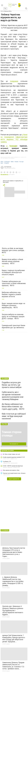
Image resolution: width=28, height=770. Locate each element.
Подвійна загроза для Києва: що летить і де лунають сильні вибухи (11, 384)
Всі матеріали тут (14, 444)
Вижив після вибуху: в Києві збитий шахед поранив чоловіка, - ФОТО (12, 261)
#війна (12, 161)
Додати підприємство (14, 479)
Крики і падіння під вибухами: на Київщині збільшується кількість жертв (13, 272)
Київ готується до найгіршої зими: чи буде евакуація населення (14, 416)
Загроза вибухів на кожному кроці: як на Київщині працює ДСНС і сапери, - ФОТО (13, 316)
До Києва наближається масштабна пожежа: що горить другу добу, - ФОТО (13, 406)
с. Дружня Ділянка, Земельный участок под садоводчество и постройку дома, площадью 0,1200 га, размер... (12, 581)
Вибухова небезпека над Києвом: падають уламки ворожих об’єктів (11, 294)
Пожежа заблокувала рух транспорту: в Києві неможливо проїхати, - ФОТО (14, 283)
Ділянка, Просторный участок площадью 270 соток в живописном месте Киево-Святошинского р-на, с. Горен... (13, 552)
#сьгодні (21, 161)
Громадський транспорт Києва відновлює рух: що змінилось (13, 326)
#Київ (2, 161)
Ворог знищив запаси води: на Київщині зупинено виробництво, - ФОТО (13, 305)
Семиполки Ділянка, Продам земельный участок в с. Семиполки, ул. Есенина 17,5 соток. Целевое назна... (13, 665)
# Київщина (7, 161)
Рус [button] (5, 8)
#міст (2, 163)
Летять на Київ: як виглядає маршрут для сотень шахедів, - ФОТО (13, 250)
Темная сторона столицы (11, 433)
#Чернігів (6, 163)
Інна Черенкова (7, 166)
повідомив (14, 81)
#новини (16, 161)
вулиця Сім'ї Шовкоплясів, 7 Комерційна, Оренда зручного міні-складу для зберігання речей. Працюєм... (13, 638)
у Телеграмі (11, 146)
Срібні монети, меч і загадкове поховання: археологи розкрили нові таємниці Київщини (12, 396)
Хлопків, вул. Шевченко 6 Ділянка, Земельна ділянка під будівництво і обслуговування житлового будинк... (12, 610)
